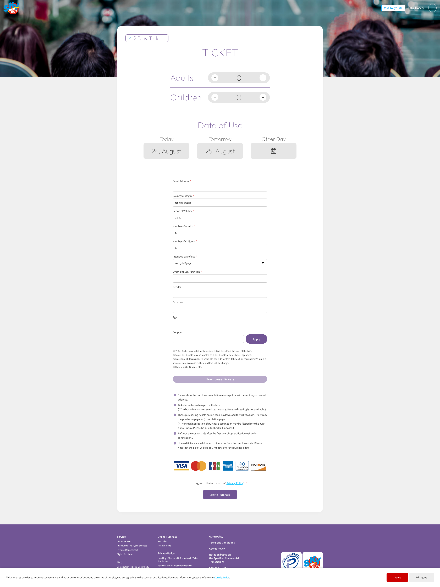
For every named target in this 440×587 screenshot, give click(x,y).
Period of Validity (183, 211)
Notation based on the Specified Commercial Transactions (224, 558)
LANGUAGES (416, 8)
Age (175, 317)
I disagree (421, 577)
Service (121, 536)
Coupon (177, 332)
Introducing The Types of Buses (132, 545)
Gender (177, 287)
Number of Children (185, 241)
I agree (397, 577)
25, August (220, 151)
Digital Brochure (125, 554)
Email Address (182, 181)
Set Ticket (162, 541)
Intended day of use (185, 256)
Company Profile (219, 567)
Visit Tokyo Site (393, 8)
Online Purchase (167, 536)
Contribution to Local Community (133, 566)
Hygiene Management (127, 549)
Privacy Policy (235, 483)
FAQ (119, 562)
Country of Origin (183, 196)
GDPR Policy (216, 536)
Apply (256, 339)
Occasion (178, 302)
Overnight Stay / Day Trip (187, 271)
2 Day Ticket (148, 38)
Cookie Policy (217, 548)
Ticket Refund (164, 545)
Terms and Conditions (222, 542)
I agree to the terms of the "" (220, 483)
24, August (166, 151)
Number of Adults (184, 226)
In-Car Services (124, 541)
